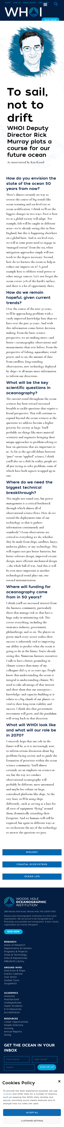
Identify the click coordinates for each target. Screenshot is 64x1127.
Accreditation (12, 1012)
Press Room (29, 3)
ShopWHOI (10, 983)
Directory (43, 3)
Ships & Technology (15, 954)
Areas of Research (14, 945)
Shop (8, 3)
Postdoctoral (11, 999)
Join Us (17, 3)
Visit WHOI (10, 977)
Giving (7, 1034)
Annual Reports (13, 1031)
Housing (8, 1028)
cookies (7, 1094)
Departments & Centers (18, 948)
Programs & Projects (15, 951)
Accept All (32, 1112)
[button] (59, 1081)
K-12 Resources (12, 1009)
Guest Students (13, 1005)
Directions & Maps (14, 970)
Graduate (9, 996)
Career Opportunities (16, 1021)
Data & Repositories (15, 958)
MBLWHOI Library (14, 961)
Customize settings (32, 1121)
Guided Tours (11, 980)
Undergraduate (12, 1002)
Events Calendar (13, 973)
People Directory (13, 1025)
